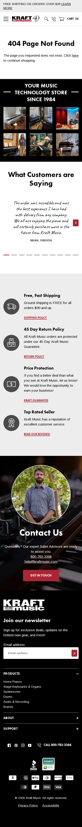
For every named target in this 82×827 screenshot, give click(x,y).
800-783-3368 (41, 556)
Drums (7, 696)
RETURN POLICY (34, 356)
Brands (8, 706)
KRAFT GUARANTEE (36, 400)
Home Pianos (12, 681)
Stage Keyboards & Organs (22, 686)
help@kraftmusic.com (41, 561)
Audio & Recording (16, 701)
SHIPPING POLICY (35, 318)
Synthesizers (11, 691)
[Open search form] (46, 19)
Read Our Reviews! (37, 434)
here (75, 55)
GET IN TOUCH (40, 575)
